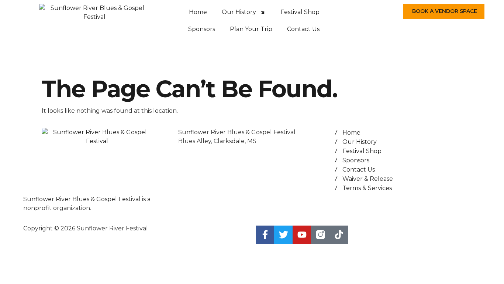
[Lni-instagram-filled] (320, 235)
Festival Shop (300, 12)
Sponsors (201, 29)
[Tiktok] (338, 235)
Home (198, 12)
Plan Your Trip (251, 29)
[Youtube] (302, 235)
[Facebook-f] (265, 235)
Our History (239, 12)
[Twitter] (283, 235)
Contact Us (303, 29)
